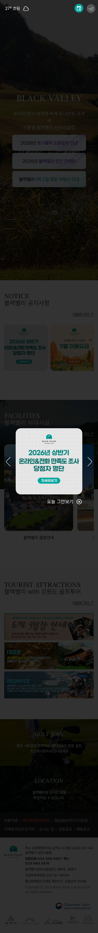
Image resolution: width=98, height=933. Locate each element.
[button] (8, 462)
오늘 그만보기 (60, 501)
